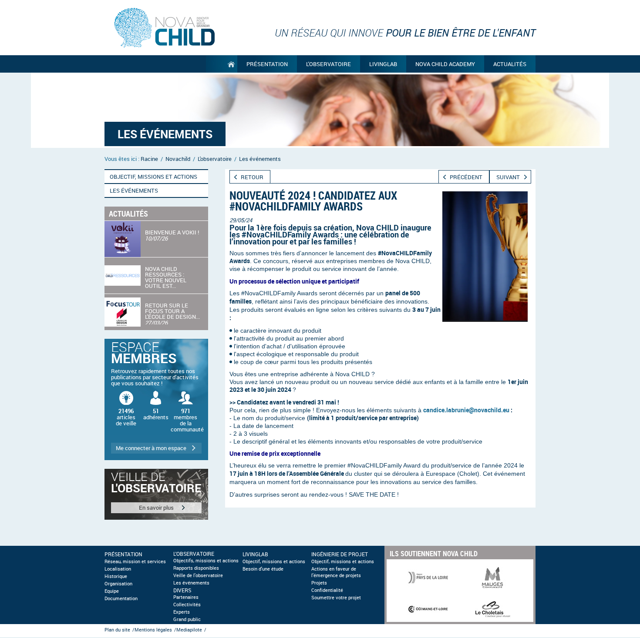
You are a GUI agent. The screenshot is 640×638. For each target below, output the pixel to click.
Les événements (191, 583)
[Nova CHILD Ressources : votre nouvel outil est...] (156, 275)
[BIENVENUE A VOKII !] (156, 239)
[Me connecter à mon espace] (156, 399)
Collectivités (187, 604)
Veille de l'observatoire (198, 575)
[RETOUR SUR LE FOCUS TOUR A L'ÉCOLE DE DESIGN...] (156, 312)
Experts (181, 612)
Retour (252, 177)
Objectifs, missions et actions (206, 561)
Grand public (187, 619)
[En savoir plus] (156, 494)
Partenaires (186, 597)
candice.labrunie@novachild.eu (466, 410)
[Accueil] (221, 64)
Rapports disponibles (196, 568)
